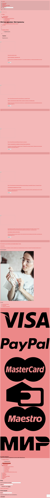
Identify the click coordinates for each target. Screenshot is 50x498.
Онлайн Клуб (7, 20)
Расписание (6, 470)
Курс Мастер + (7, 19)
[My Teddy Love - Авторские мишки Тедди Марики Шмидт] (3, 12)
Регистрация (2, 496)
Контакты (4, 6)
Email (1, 492)
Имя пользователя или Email (6, 482)
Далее (9, 62)
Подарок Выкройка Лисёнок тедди (11, 23)
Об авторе (4, 3)
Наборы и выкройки (6, 306)
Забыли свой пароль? (4, 488)
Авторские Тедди (5, 304)
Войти (9, 486)
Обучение (4, 305)
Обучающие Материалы (9, 18)
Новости (4, 4)
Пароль (2, 484)
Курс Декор (6, 469)
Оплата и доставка (6, 5)
